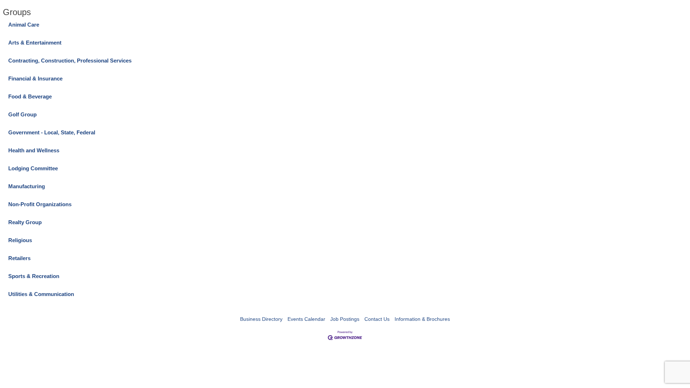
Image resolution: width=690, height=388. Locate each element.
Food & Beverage (30, 96)
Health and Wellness (33, 150)
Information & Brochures (422, 319)
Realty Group (25, 222)
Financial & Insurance (35, 78)
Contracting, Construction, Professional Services (70, 60)
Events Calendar (306, 319)
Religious (20, 240)
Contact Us (377, 319)
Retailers (19, 258)
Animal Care (23, 25)
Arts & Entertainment (34, 43)
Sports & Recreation (33, 276)
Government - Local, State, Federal (51, 132)
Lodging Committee (33, 168)
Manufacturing (26, 186)
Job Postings (344, 319)
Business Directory (261, 319)
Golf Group (22, 114)
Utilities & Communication (41, 294)
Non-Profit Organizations (40, 204)
